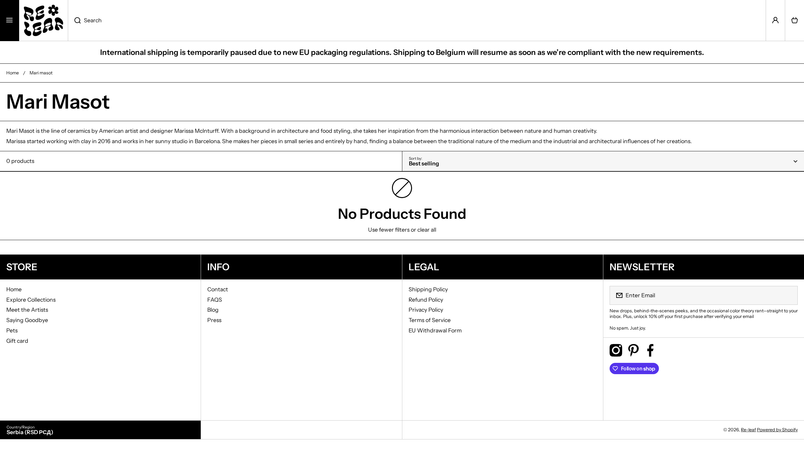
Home (12, 73)
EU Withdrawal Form (435, 330)
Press (214, 320)
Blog (213, 309)
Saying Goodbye (27, 320)
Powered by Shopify (777, 430)
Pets (12, 330)
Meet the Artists (27, 309)
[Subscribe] (789, 295)
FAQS (214, 299)
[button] (794, 20)
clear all (426, 229)
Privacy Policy (426, 309)
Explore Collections (31, 299)
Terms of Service (430, 320)
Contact (217, 289)
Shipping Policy (428, 289)
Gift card (17, 340)
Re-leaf (748, 430)
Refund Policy (426, 299)
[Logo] (43, 20)
